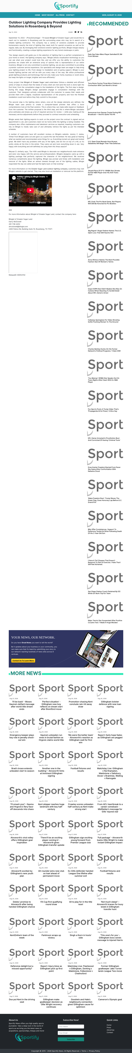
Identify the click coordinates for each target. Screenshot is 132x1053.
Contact (110, 1032)
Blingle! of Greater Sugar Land (36, 82)
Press (109, 1027)
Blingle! (52, 38)
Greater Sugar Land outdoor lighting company (49, 169)
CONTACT (70, 15)
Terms (84, 1051)
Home (109, 1025)
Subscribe (71, 1039)
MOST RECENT (48, 15)
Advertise (110, 1030)
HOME (37, 15)
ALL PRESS (60, 15)
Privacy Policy (94, 1051)
